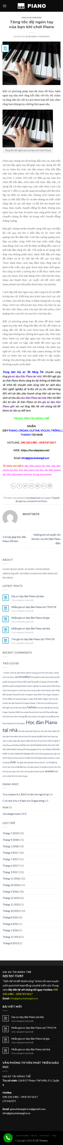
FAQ (54, 1135)
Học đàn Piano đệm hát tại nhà (15, 736)
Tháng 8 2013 (10, 943)
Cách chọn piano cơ (10, 690)
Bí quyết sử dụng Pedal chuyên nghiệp (22, 686)
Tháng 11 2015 (11, 904)
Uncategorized (31, 17)
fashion (32, 707)
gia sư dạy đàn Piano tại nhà (24, 376)
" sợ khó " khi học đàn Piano (14, 673)
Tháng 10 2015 (11, 910)
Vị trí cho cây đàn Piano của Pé (32, 771)
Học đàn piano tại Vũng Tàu (29, 731)
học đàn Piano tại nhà (33, 397)
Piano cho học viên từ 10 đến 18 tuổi (22, 758)
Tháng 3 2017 (10, 872)
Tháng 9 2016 (10, 891)
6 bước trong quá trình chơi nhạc (39, 673)
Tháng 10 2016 (11, 885)
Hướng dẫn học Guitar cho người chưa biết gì (36, 716)
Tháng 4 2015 (10, 923)
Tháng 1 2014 (10, 930)
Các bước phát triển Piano (49, 686)
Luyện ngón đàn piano (16, 741)
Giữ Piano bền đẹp (50, 712)
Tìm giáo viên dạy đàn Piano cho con (30, 762)
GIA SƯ (7, 972)
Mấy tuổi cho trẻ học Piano (36, 741)
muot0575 (44, 36)
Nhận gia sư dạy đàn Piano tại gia (30, 617)
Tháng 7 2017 (10, 859)
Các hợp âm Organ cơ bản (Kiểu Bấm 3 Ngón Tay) (32, 699)
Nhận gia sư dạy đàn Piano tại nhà (30, 628)
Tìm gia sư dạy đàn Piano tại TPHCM (33, 639)
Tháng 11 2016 (11, 878)
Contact (45, 1135)
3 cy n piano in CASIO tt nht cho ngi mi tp (26, 794)
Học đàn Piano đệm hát (50, 731)
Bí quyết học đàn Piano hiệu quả (44, 677)
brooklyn (25, 677)
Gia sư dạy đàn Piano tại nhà (27, 596)
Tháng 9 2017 (10, 852)
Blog (34, 1135)
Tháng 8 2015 (10, 917)
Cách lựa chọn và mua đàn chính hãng (34, 690)
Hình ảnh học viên (10, 716)
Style (5, 807)
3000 (17, 677)
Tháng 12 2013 (11, 936)
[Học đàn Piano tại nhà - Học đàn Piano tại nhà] (31, 5)
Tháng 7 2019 (10, 833)
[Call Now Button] (8, 1137)
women (50, 771)
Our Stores (22, 1135)
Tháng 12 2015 (11, 897)
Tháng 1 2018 (10, 846)
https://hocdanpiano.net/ (35, 450)
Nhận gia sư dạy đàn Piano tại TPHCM (33, 606)
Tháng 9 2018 (10, 839)
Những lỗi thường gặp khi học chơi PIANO (34, 749)
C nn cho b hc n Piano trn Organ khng (24, 800)
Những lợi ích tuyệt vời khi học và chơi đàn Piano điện (46, 539)
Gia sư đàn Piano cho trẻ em (31, 712)
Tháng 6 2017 (10, 865)
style (13, 762)
